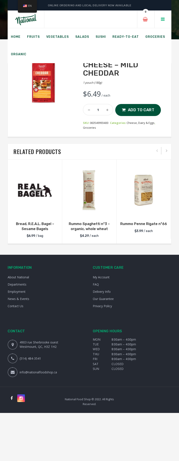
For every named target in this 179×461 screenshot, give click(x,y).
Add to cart (141, 109)
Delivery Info (102, 291)
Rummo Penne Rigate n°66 (143, 224)
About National (18, 277)
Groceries (89, 128)
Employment (17, 291)
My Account (101, 277)
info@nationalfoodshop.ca (38, 372)
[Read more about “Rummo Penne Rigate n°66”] (143, 211)
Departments (17, 284)
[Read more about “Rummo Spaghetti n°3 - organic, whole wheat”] (89, 211)
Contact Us (15, 306)
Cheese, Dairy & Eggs (141, 123)
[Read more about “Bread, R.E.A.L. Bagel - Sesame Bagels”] (34, 211)
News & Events (18, 299)
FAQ (96, 284)
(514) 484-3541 (30, 358)
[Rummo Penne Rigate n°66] (144, 190)
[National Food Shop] (26, 19)
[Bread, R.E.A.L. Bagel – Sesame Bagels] (35, 190)
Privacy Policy (102, 306)
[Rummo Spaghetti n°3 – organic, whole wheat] (89, 190)
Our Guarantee (103, 299)
